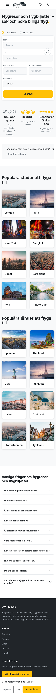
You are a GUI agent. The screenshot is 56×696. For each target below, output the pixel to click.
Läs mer (30, 681)
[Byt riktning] (47, 51)
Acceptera (32, 689)
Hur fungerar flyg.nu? (15, 500)
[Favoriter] (40, 4)
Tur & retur (10, 32)
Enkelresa (28, 32)
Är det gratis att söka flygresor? (20, 510)
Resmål (5, 639)
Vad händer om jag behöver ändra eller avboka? (24, 581)
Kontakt (5, 653)
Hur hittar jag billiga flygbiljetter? (21, 490)
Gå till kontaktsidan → (17, 674)
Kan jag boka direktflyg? (16, 520)
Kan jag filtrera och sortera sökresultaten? (26, 550)
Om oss (5, 648)
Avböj (17, 689)
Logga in (48, 4)
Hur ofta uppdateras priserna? (19, 560)
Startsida (6, 634)
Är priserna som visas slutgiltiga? (21, 530)
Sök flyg (28, 93)
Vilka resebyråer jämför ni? (18, 540)
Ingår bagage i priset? (15, 570)
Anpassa (7, 689)
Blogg (4, 643)
